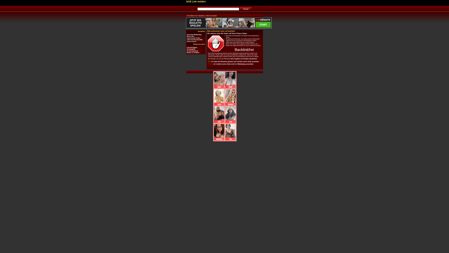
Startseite (201, 16)
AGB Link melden (211, 16)
